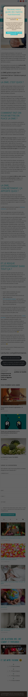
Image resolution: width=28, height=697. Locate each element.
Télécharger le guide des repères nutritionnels (14, 33)
